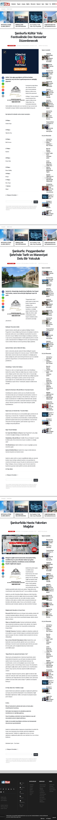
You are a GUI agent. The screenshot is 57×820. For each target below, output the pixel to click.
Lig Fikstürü (42, 792)
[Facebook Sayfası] (1, 789)
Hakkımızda (3, 797)
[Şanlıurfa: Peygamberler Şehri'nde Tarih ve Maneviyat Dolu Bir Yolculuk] (20, 277)
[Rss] (14, 789)
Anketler (51, 786)
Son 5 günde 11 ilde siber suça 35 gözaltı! (50, 197)
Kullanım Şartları (4, 805)
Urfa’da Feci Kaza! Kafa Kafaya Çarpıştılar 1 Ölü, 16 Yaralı (49, 142)
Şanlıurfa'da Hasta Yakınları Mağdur (49, 66)
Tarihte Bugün (43, 794)
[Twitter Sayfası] (4, 789)
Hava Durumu (43, 784)
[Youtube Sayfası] (9, 789)
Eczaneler (42, 790)
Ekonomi (33, 4)
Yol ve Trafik (42, 786)
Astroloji (51, 791)
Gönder (36, 201)
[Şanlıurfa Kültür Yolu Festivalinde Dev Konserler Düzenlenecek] (20, 61)
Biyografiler (52, 788)
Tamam (49, 818)
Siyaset (38, 4)
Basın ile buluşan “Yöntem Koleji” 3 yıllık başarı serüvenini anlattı (49, 153)
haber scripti (3, 818)
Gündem (13, 4)
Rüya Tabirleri (53, 789)
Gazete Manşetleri (42, 801)
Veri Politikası (4, 800)
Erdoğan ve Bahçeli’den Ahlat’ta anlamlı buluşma (49, 204)
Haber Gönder (4, 808)
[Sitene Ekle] (4, 792)
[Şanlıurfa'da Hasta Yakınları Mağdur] (20, 544)
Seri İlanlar (42, 797)
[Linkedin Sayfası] (12, 789)
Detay (43, 818)
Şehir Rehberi (43, 799)
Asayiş (23, 4)
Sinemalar (42, 795)
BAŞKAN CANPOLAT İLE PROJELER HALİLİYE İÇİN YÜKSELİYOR (49, 178)
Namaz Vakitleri (41, 788)
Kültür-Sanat (9, 9)
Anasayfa (3, 9)
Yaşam (18, 4)
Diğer (47, 4)
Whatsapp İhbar (4, 806)
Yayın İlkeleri (3, 798)
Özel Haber (9, 498)
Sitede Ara (52, 784)
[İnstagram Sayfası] (7, 789)
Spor (43, 4)
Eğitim (28, 4)
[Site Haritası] (2, 792)
